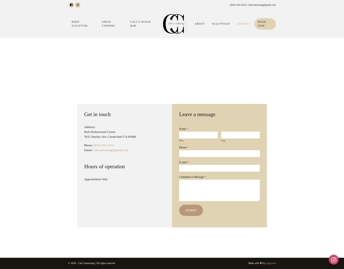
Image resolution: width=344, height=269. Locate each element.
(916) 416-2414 (104, 145)
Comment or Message (192, 176)
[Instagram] (77, 5)
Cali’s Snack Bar (140, 24)
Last (223, 140)
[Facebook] (71, 5)
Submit (191, 210)
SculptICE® (221, 24)
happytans (271, 263)
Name (183, 128)
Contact (244, 24)
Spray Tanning (108, 24)
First (181, 140)
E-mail (184, 162)
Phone (183, 147)
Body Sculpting (80, 24)
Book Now (262, 24)
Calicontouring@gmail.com (110, 150)
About (200, 24)
